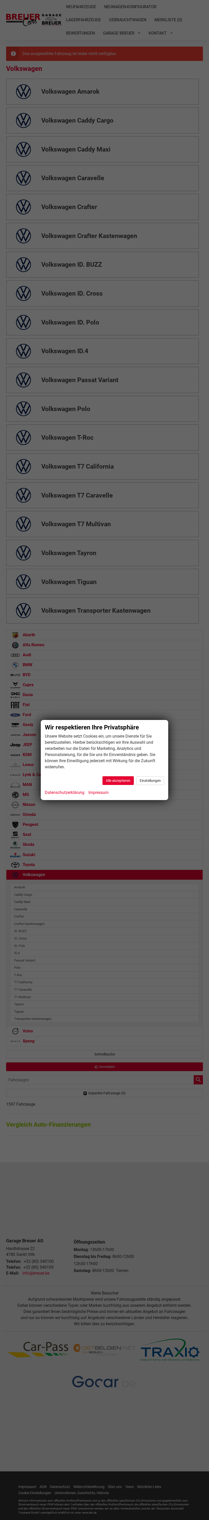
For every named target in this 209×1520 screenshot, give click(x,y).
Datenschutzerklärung (64, 792)
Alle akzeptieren (118, 781)
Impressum (98, 792)
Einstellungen (150, 781)
